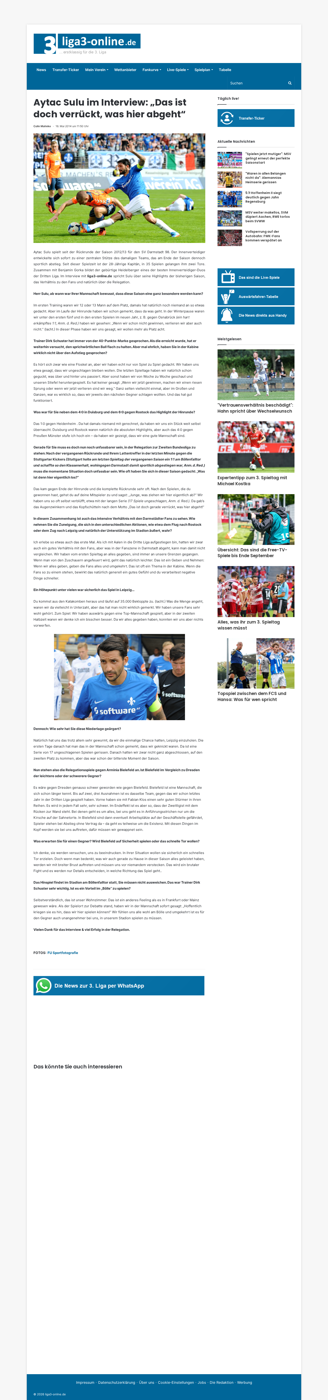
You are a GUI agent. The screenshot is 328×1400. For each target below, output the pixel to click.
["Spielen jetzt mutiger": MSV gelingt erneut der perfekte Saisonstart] (230, 160)
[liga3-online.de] (87, 43)
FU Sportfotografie (63, 953)
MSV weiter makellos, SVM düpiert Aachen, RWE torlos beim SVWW (267, 216)
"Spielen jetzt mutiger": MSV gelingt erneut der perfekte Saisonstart (268, 158)
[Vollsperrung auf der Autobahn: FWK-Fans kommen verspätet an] (230, 238)
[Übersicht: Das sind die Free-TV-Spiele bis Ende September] (256, 519)
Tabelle (225, 69)
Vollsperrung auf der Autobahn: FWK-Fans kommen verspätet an (263, 236)
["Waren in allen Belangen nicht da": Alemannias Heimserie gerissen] (230, 179)
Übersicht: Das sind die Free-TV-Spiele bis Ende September (252, 553)
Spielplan (202, 69)
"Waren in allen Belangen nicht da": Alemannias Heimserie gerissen (265, 177)
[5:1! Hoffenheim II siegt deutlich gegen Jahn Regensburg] (230, 199)
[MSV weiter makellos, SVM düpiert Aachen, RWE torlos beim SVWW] (230, 218)
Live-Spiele (176, 69)
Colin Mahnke (42, 126)
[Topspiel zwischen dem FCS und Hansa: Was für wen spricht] (256, 663)
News (41, 69)
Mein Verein (95, 69)
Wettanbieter (125, 69)
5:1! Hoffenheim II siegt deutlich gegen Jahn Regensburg (263, 197)
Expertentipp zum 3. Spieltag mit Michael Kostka (252, 481)
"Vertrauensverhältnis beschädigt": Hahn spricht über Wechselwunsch (255, 408)
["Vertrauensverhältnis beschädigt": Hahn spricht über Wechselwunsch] (256, 374)
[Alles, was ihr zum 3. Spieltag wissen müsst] (256, 591)
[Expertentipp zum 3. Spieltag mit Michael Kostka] (256, 447)
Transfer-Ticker (65, 69)
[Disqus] (119, 1306)
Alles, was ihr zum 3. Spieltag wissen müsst (249, 625)
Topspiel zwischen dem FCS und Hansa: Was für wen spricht (252, 697)
